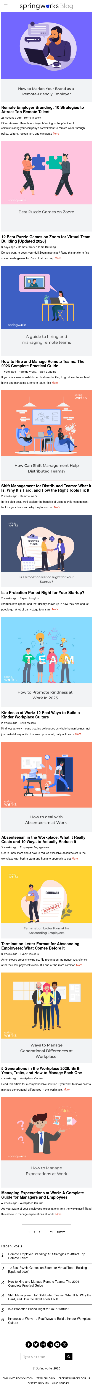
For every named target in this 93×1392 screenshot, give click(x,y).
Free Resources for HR (74, 1378)
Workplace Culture (32, 1078)
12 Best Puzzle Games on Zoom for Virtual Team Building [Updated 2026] (45, 239)
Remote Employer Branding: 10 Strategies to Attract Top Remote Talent (42, 109)
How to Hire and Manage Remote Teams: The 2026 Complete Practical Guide (42, 364)
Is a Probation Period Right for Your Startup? (42, 592)
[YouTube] (57, 1344)
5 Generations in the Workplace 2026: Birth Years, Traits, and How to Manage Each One (41, 1070)
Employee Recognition (18, 1378)
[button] (68, 1356)
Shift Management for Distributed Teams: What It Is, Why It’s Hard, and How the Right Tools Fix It (46, 488)
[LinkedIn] (50, 1344)
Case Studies (60, 1383)
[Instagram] (43, 1344)
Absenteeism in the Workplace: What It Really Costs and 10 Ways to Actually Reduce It (43, 839)
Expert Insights (29, 598)
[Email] (64, 1344)
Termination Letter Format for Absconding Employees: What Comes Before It (40, 946)
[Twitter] (36, 1344)
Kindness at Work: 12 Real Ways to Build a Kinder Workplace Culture (40, 715)
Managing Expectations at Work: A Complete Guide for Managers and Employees (42, 1195)
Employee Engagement (35, 847)
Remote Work (33, 117)
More (56, 133)
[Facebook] (29, 1344)
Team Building (47, 247)
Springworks (28, 723)
